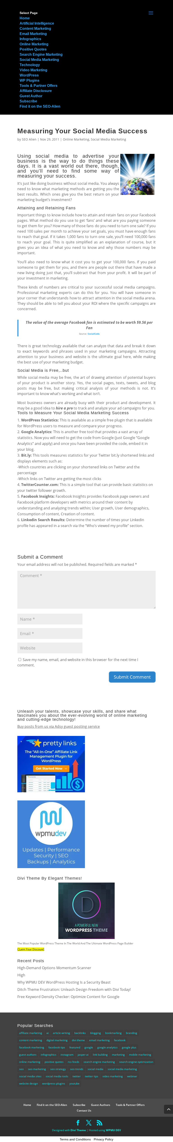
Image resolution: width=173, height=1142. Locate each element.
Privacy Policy (103, 1139)
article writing (61, 1033)
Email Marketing (33, 34)
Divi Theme (78, 1130)
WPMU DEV (113, 1130)
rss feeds (73, 1062)
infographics (48, 1054)
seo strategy (58, 1069)
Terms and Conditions (75, 1139)
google (88, 1047)
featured (74, 1047)
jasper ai (83, 1054)
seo (21, 1069)
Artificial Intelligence (37, 23)
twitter (77, 1076)
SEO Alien (29, 139)
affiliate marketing (30, 1033)
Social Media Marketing (39, 60)
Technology (30, 65)
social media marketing (122, 1069)
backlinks (80, 1033)
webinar (132, 1076)
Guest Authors (100, 1105)
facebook (119, 1040)
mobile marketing (140, 1054)
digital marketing (57, 1040)
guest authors (27, 1054)
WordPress (29, 75)
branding (131, 1033)
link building (100, 1054)
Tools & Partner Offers (38, 86)
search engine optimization (136, 1062)
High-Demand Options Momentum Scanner (54, 967)
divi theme (78, 1040)
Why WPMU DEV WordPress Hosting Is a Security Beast (64, 982)
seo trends (76, 1069)
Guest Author (31, 96)
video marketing (112, 1076)
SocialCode (94, 333)
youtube (74, 1083)
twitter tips (91, 1076)
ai (47, 1033)
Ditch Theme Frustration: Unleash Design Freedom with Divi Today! (74, 989)
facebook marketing (31, 1047)
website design (28, 1083)
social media (95, 1069)
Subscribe (28, 101)
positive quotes (54, 1062)
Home (25, 18)
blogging (95, 1033)
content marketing (30, 1040)
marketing (118, 1054)
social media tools (57, 1076)
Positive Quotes (33, 49)
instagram (67, 1054)
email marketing (99, 1040)
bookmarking (113, 1033)
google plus (129, 1047)
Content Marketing (35, 28)
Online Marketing (34, 44)
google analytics (107, 1047)
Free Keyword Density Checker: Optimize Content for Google (68, 996)
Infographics (30, 39)
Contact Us (84, 1110)
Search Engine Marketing (41, 54)
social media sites (30, 1076)
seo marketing (37, 1069)
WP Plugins (29, 80)
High (21, 975)
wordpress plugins (53, 1083)
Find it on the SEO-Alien (40, 106)
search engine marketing (99, 1062)
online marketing (29, 1062)
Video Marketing (33, 70)
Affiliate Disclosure (36, 91)
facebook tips (56, 1047)
